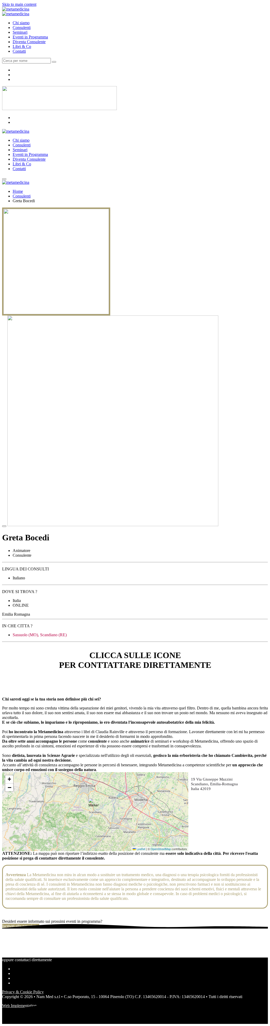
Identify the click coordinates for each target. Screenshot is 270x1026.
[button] (95, 805)
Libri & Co (22, 46)
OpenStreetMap (161, 849)
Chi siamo (21, 23)
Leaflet (140, 849)
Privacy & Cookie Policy (23, 992)
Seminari (20, 32)
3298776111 (12, 685)
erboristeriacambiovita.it (22, 690)
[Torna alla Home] (15, 9)
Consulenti (22, 27)
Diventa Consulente (29, 42)
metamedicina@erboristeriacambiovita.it (35, 680)
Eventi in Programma (30, 37)
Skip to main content (19, 4)
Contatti (19, 51)
